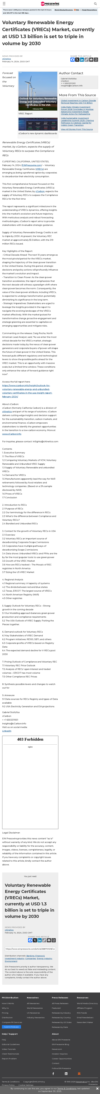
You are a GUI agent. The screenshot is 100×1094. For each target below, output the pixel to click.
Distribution (7, 1017)
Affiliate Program (84, 1008)
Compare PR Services (12, 1022)
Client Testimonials (10, 1054)
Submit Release (11, 1027)
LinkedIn (6, 731)
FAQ (4, 1040)
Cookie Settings (25, 1085)
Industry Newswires (35, 1017)
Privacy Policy (8, 1085)
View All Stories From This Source (77, 129)
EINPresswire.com (31, 165)
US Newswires (33, 1013)
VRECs (39, 169)
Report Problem (9, 1059)
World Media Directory (64, 10)
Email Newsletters (89, 10)
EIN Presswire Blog (60, 1044)
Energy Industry (44, 958)
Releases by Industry (61, 1013)
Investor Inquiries (59, 1054)
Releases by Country (61, 1017)
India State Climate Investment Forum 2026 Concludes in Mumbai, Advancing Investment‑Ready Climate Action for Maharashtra (77, 110)
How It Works (8, 1003)
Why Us (5, 1008)
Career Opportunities (62, 1059)
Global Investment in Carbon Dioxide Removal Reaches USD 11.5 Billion (78, 101)
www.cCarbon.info (11, 434)
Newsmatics (81, 1082)
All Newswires (33, 1003)
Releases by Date (60, 1027)
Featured (56, 1008)
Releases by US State (61, 1022)
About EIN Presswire (61, 1040)
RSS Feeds (82, 1013)
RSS (77, 10)
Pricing (5, 1013)
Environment (11, 961)
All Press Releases (60, 1003)
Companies (30, 958)
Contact (55, 1063)
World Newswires (35, 1008)
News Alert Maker (85, 1022)
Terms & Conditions (10, 1082)
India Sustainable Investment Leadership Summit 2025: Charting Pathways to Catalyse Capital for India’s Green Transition (77, 121)
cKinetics (6, 59)
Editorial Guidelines (11, 1044)
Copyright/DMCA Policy (34, 1082)
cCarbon (40, 191)
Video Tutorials (8, 1049)
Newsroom (57, 1049)
